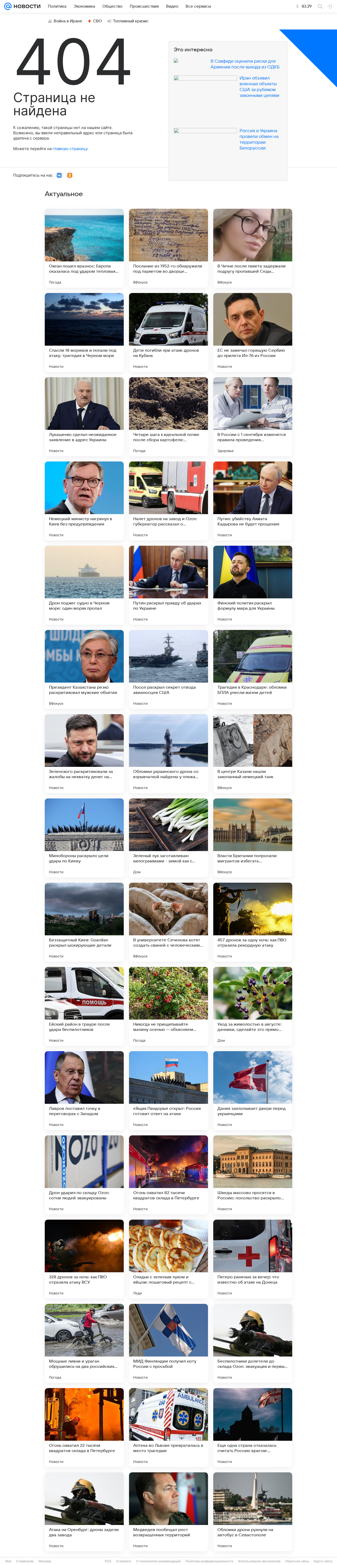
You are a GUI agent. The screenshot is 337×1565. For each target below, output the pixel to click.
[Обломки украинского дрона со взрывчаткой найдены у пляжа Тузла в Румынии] (168, 753)
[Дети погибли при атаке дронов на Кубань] (168, 332)
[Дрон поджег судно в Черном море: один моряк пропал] (84, 585)
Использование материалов (259, 1561)
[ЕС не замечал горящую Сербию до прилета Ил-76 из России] (252, 332)
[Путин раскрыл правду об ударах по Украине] (168, 585)
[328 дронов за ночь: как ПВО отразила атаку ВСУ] (84, 1259)
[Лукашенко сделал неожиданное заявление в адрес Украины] (84, 416)
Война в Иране (68, 21)
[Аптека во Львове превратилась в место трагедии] (168, 1427)
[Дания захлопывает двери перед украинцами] (252, 1090)
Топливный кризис (131, 21)
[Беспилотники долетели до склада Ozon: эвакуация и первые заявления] (252, 1343)
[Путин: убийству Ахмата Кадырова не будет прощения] (252, 500)
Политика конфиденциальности (209, 1561)
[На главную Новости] (26, 6)
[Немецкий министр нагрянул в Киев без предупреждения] (84, 500)
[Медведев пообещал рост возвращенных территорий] (168, 1511)
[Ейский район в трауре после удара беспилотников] (84, 1006)
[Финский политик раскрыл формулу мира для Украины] (252, 585)
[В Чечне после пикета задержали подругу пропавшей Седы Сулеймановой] (252, 248)
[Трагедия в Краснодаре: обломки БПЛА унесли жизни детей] (252, 669)
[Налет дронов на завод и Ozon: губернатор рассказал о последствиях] (168, 500)
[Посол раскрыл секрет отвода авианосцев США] (168, 669)
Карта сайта (323, 1561)
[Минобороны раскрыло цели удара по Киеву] (84, 837)
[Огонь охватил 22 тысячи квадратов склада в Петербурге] (84, 1427)
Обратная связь (297, 1561)
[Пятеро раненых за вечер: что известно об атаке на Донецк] (252, 1259)
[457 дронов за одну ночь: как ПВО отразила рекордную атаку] (252, 922)
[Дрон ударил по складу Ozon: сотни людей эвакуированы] (84, 1174)
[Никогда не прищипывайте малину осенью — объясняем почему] (168, 1006)
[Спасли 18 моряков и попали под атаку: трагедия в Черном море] (84, 332)
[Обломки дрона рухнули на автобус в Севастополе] (252, 1511)
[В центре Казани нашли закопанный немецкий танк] (252, 753)
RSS (108, 1561)
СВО (97, 21)
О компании (25, 1561)
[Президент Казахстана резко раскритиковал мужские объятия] (84, 669)
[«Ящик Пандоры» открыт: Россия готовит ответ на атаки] (168, 1090)
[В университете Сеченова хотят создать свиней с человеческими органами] (168, 922)
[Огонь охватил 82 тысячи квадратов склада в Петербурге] (168, 1174)
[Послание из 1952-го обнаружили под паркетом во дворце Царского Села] (168, 248)
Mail (8, 1561)
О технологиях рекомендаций (158, 1561)
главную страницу (70, 148)
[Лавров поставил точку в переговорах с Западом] (84, 1090)
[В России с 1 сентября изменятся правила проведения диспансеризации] (252, 416)
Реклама (44, 1561)
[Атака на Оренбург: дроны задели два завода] (84, 1511)
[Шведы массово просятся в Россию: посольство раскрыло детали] (252, 1174)
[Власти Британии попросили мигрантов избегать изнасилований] (252, 837)
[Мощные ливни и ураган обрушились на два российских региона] (84, 1343)
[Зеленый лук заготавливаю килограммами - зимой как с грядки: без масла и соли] (168, 837)
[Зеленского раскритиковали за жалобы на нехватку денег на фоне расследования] (84, 753)
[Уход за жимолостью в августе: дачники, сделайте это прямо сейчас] (252, 1006)
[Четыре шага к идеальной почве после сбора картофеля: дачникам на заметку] (168, 416)
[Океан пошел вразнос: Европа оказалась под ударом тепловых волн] (84, 248)
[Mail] (8, 6)
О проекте (123, 1561)
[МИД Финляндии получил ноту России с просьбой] (168, 1343)
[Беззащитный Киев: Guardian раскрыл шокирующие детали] (84, 922)
